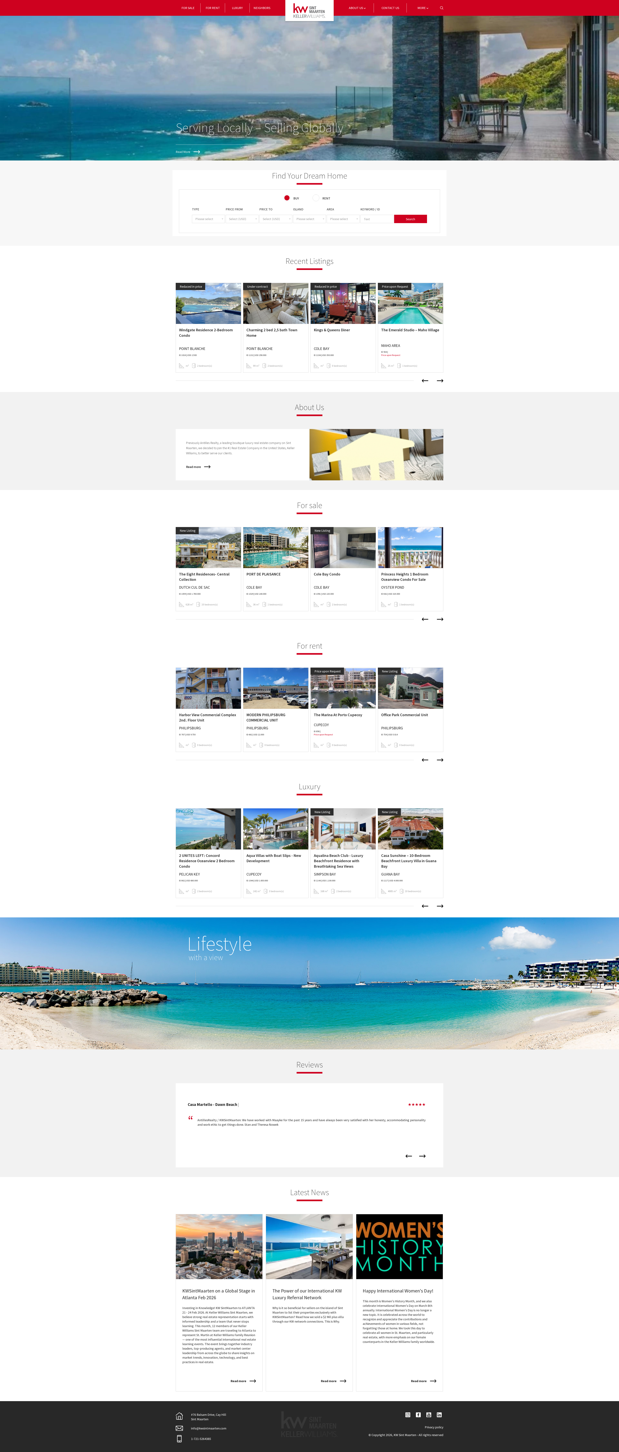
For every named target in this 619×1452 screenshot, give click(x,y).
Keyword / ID (370, 209)
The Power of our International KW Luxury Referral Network (307, 1294)
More (422, 8)
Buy (296, 198)
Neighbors (262, 8)
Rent (326, 198)
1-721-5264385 (201, 1439)
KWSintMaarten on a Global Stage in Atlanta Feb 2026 (218, 1294)
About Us (356, 8)
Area (330, 209)
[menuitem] (188, 8)
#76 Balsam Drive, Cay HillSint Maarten (208, 1417)
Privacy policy (434, 1427)
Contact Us (390, 8)
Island (298, 209)
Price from (234, 209)
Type (195, 209)
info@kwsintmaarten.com (208, 1428)
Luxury (237, 8)
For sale (188, 8)
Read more (193, 467)
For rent (213, 8)
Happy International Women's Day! (398, 1291)
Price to (265, 209)
